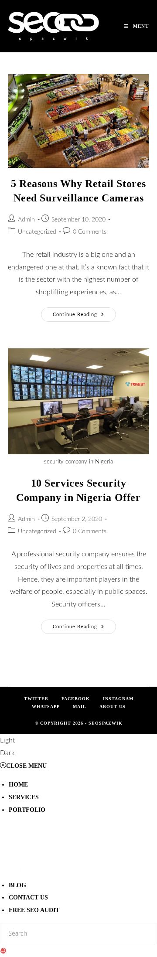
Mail (79, 706)
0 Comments (89, 232)
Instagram (118, 698)
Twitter (36, 698)
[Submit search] (3, 950)
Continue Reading (84, 312)
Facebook (75, 698)
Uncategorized (37, 232)
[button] (78, 746)
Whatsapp (46, 706)
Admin (26, 220)
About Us (112, 706)
